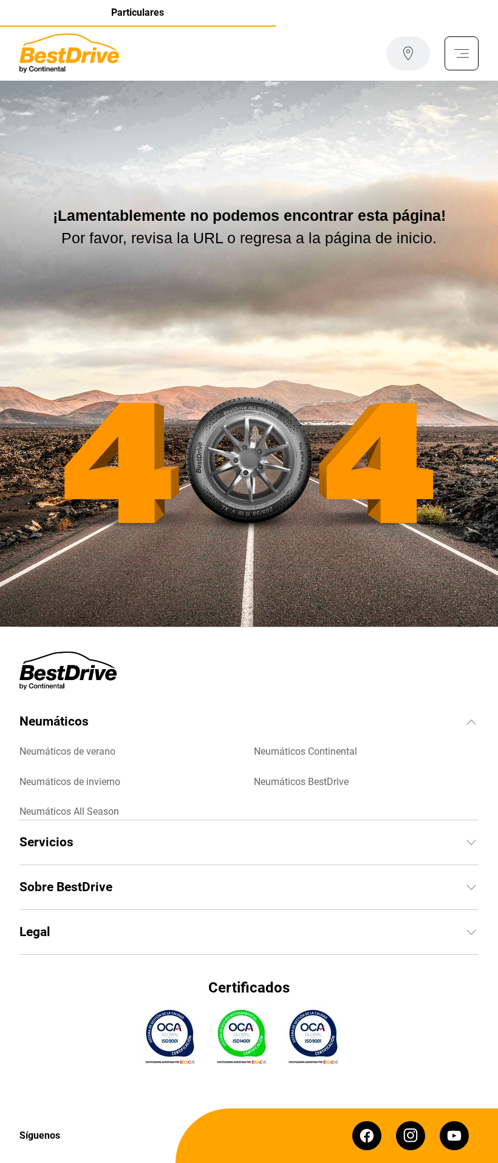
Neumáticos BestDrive (301, 781)
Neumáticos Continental (305, 751)
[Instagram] (410, 1135)
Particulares (137, 12)
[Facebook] (366, 1135)
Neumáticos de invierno (69, 781)
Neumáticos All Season (69, 811)
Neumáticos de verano (67, 751)
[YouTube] (454, 1135)
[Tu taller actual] (408, 53)
